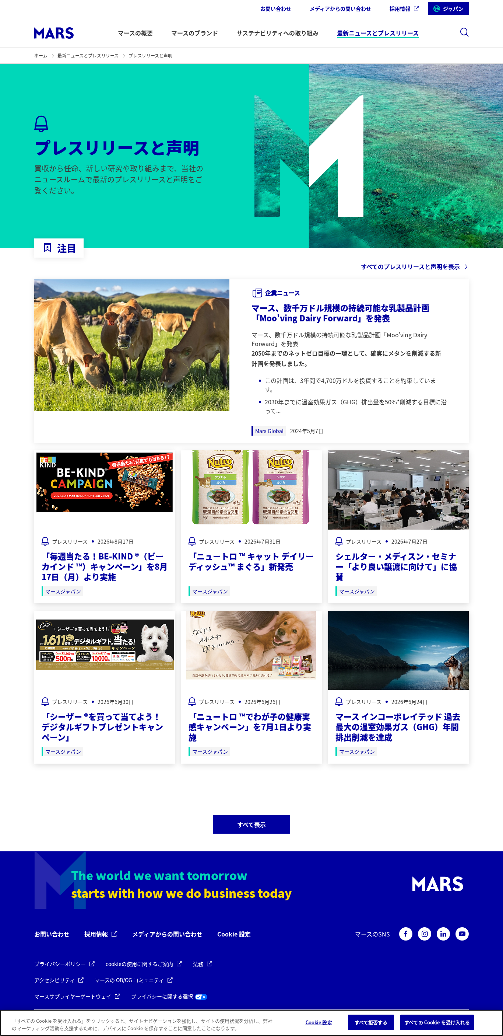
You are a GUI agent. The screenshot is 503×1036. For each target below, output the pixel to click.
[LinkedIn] (443, 934)
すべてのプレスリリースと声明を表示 (410, 266)
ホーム (41, 55)
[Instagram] (424, 934)
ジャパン (453, 8)
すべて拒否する (371, 1022)
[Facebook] (405, 934)
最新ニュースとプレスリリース (88, 55)
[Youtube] (462, 934)
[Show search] (464, 32)
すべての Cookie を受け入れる (437, 1022)
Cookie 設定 (234, 934)
